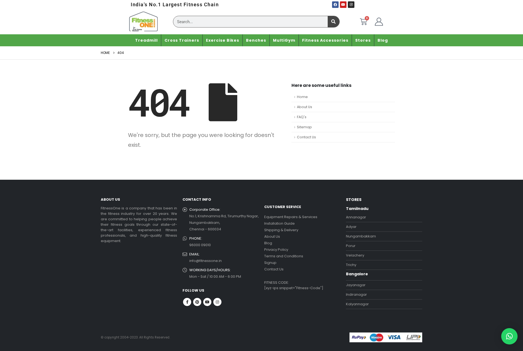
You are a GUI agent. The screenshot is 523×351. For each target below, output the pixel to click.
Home (302, 96)
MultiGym (284, 40)
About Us (304, 107)
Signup (270, 262)
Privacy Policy (276, 249)
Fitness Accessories (325, 40)
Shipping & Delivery (281, 230)
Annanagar (356, 217)
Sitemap (304, 127)
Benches (256, 40)
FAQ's (301, 117)
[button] (509, 336)
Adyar (351, 226)
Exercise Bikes (222, 40)
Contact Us (306, 137)
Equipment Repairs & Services (290, 216)
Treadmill (146, 40)
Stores (363, 40)
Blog (383, 40)
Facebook (187, 302)
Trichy (351, 264)
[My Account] (379, 22)
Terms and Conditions (283, 256)
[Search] (333, 21)
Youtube (207, 302)
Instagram (217, 302)
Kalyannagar (357, 304)
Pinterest (197, 302)
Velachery (355, 255)
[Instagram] (351, 4)
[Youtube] (343, 4)
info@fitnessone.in (205, 260)
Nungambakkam (361, 236)
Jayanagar (356, 285)
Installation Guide (279, 223)
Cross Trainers (182, 40)
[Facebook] (335, 4)
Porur (350, 245)
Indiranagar (356, 294)
